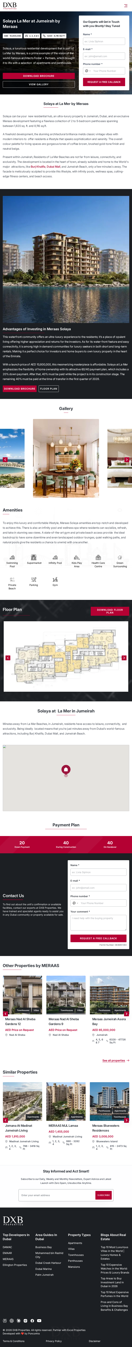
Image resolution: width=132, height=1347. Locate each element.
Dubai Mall (53, 166)
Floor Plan (48, 388)
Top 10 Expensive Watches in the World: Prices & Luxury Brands (115, 1268)
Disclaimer (94, 1341)
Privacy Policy (54, 1341)
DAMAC (7, 1247)
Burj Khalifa (38, 166)
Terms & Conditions (13, 1341)
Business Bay (43, 1247)
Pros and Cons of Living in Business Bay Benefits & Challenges (114, 1305)
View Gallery (39, 84)
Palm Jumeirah (44, 1274)
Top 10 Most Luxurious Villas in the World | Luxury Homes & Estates (114, 1253)
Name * (87, 34)
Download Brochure (38, 75)
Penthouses (75, 1260)
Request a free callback (104, 81)
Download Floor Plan (110, 611)
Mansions (74, 1266)
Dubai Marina (43, 1269)
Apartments (75, 1243)
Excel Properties (76, 1330)
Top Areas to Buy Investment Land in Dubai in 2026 (112, 1282)
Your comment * (80, 911)
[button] (66, 771)
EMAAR (7, 1253)
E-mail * (88, 49)
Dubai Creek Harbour (48, 1262)
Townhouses (76, 1255)
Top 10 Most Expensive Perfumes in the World (115, 1294)
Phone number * (93, 63)
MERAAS (8, 1259)
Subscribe (103, 1195)
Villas (71, 1249)
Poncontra (34, 1333)
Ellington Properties (15, 1265)
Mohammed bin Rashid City (49, 1255)
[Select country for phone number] (87, 70)
